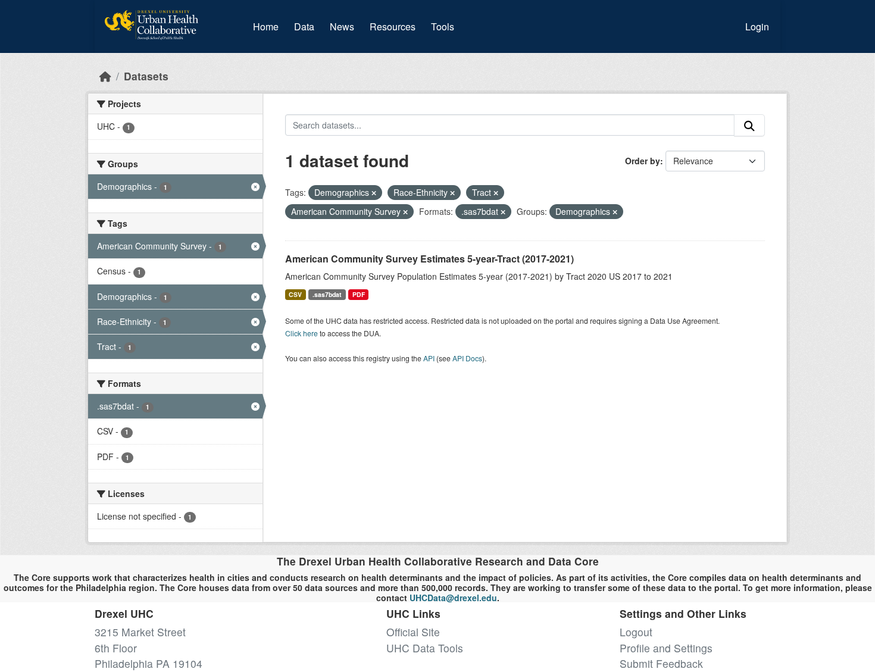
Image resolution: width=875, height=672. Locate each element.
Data (306, 26)
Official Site (413, 631)
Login (757, 26)
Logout (636, 631)
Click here (301, 333)
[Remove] (373, 193)
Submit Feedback (661, 663)
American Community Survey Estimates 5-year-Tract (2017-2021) (429, 258)
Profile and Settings (666, 647)
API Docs (467, 358)
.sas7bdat (327, 294)
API (429, 358)
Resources (392, 26)
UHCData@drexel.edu (453, 598)
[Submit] (749, 125)
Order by (642, 161)
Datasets (146, 75)
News (342, 26)
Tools (442, 26)
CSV (295, 294)
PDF (358, 294)
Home (266, 26)
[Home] (105, 75)
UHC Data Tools (424, 647)
